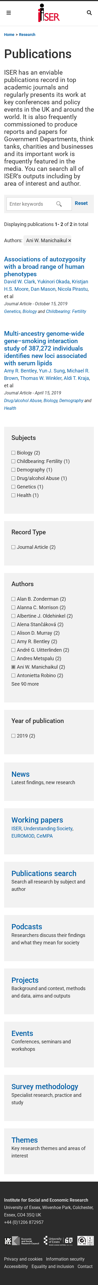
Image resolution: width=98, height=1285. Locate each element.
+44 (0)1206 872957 (24, 1222)
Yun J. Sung (52, 371)
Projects (25, 980)
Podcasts (26, 926)
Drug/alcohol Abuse (23, 400)
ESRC (21, 1240)
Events (22, 1033)
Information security (65, 1259)
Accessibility (16, 1266)
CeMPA (44, 836)
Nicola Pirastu (73, 289)
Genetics (12, 311)
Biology (30, 311)
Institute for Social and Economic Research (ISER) (49, 13)
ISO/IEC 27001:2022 (85, 1240)
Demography (71, 400)
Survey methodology (44, 1086)
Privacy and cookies (23, 1259)
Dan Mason (43, 289)
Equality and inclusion (53, 1266)
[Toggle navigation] (8, 13)
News (20, 774)
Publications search (43, 873)
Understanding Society (48, 828)
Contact (85, 1266)
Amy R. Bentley (20, 371)
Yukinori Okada (53, 281)
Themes (24, 1140)
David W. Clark (19, 281)
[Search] (89, 13)
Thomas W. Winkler (41, 378)
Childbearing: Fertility (66, 311)
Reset (81, 203)
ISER (16, 828)
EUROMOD (22, 836)
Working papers (37, 820)
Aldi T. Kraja (76, 378)
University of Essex (58, 1240)
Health (10, 408)
